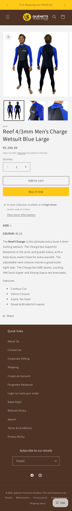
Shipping (21, 153)
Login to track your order (23, 393)
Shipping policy (38, 503)
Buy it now (36, 191)
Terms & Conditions (20, 428)
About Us (13, 341)
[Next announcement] (65, 5)
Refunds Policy (17, 410)
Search (12, 419)
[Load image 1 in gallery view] (14, 111)
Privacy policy (40, 497)
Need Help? (15, 402)
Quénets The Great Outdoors (28, 492)
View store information (21, 214)
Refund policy (23, 497)
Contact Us (14, 350)
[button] (7, 17)
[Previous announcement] (7, 5)
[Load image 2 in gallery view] (36, 111)
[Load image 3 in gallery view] (58, 111)
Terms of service (59, 497)
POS (45, 492)
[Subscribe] (55, 461)
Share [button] (10, 316)
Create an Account (19, 376)
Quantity (7, 159)
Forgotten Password (20, 384)
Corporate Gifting (18, 358)
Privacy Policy (16, 436)
